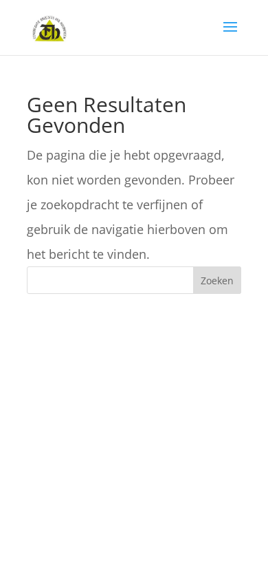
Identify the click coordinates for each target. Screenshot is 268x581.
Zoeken (217, 280)
